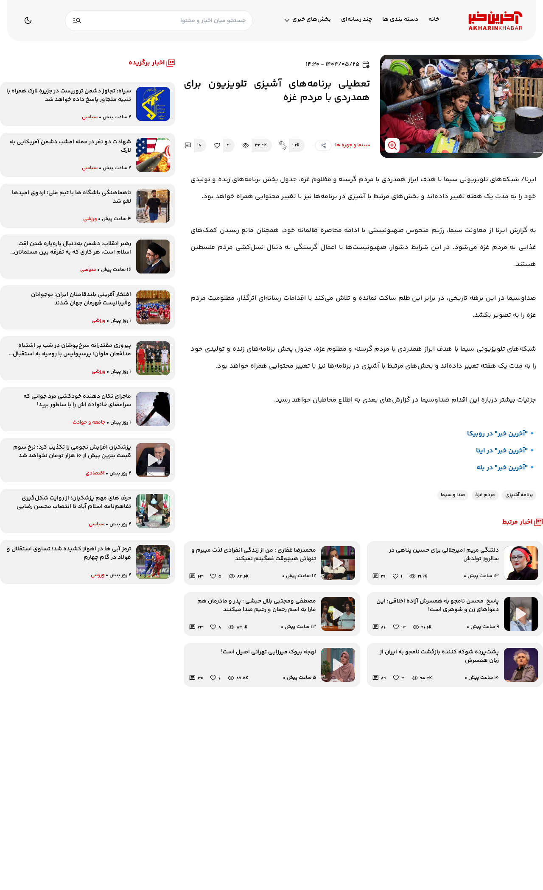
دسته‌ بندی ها (400, 19)
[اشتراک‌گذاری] (323, 145)
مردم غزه (485, 495)
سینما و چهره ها (352, 145)
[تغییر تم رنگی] (28, 20)
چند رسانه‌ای (356, 19)
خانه (433, 19)
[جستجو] (77, 20)
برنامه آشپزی (519, 495)
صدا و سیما (453, 495)
